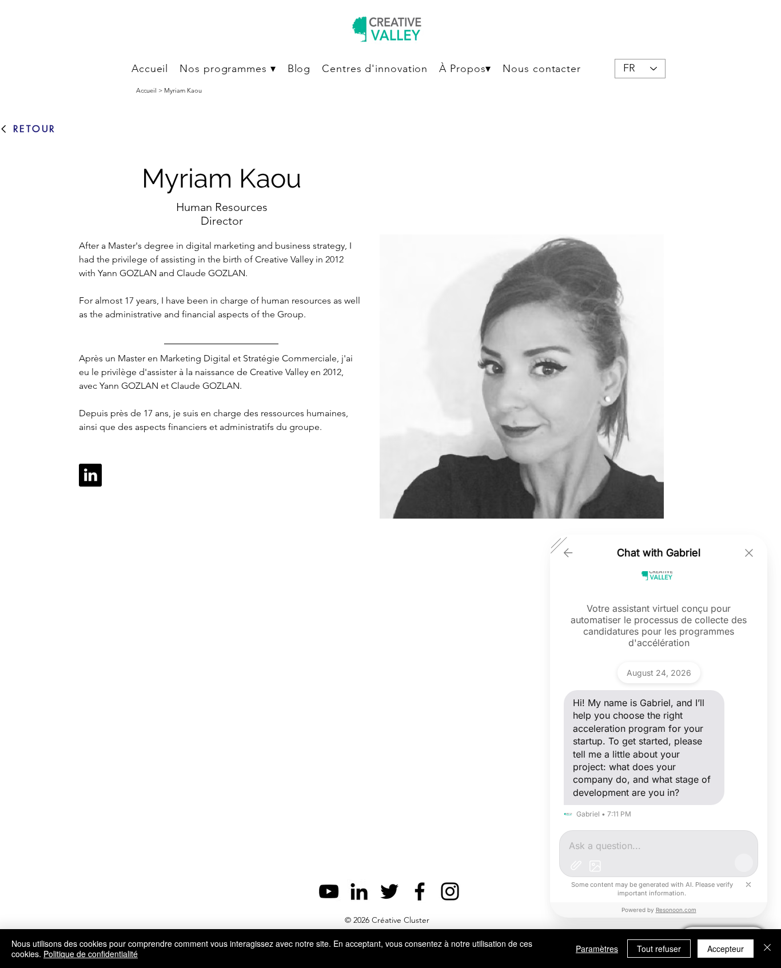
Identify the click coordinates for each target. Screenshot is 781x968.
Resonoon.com (676, 909)
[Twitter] (389, 891)
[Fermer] (767, 948)
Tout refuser (659, 948)
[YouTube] (329, 891)
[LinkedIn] (359, 891)
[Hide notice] (748, 884)
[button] (227, 68)
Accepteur (725, 948)
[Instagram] (450, 891)
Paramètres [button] (597, 948)
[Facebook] (420, 891)
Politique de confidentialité (90, 953)
